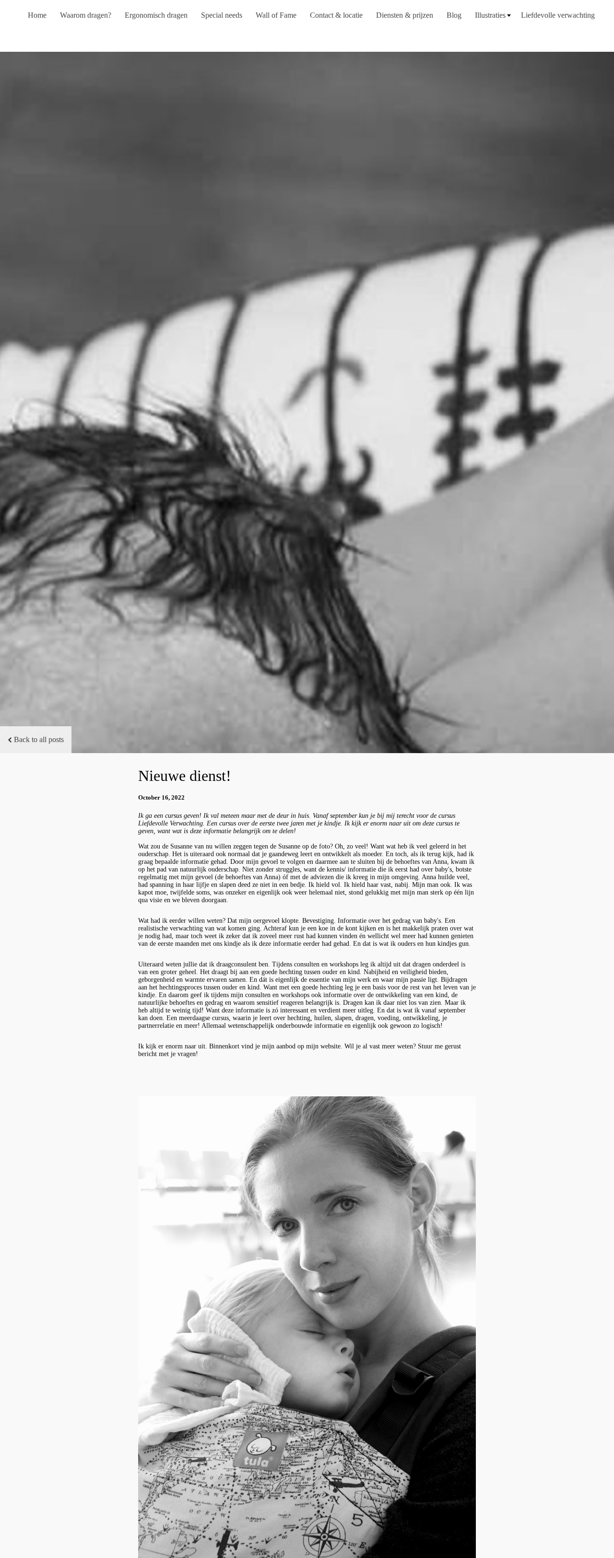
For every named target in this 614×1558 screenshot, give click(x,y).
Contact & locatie (336, 15)
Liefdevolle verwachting (558, 15)
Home (37, 15)
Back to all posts (39, 739)
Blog (454, 15)
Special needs (221, 15)
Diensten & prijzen (404, 15)
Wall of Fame (276, 15)
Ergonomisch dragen (156, 15)
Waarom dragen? (85, 15)
